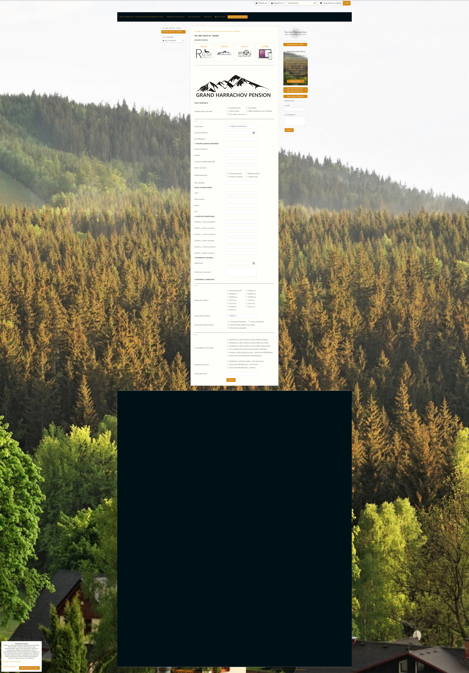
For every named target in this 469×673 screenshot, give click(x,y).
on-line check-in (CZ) (238, 17)
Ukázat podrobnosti (9, 667)
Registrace (278, 3)
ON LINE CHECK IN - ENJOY (171, 28)
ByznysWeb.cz (301, 669)
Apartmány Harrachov (175, 17)
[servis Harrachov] (296, 39)
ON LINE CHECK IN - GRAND (172, 32)
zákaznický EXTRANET (295, 96)
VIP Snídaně (168, 37)
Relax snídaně (170, 41)
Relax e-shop (295, 81)
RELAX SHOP (220, 17)
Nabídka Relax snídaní (295, 44)
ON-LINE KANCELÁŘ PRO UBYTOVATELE (295, 90)
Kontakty (207, 17)
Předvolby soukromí (168, 669)
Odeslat (231, 380)
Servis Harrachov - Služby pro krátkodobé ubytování (141, 17)
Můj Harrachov (194, 17)
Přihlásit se (262, 3)
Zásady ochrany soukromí (187, 669)
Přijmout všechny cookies (29, 668)
